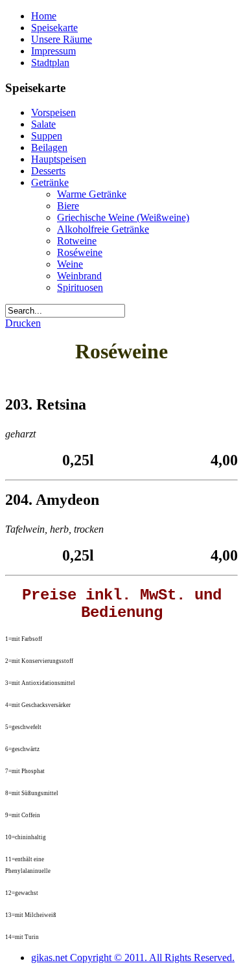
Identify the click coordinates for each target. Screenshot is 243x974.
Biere (68, 205)
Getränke (50, 182)
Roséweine (79, 252)
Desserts (48, 170)
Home (43, 15)
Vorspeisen (53, 112)
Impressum (53, 50)
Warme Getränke (91, 194)
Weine (70, 264)
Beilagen (49, 147)
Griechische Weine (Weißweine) (123, 217)
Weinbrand (79, 275)
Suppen (46, 135)
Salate (43, 124)
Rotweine (77, 240)
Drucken (23, 323)
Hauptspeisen (58, 159)
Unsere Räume (61, 39)
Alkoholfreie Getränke (103, 229)
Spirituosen (80, 287)
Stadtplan (50, 62)
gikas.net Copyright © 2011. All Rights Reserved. (133, 957)
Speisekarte (54, 27)
